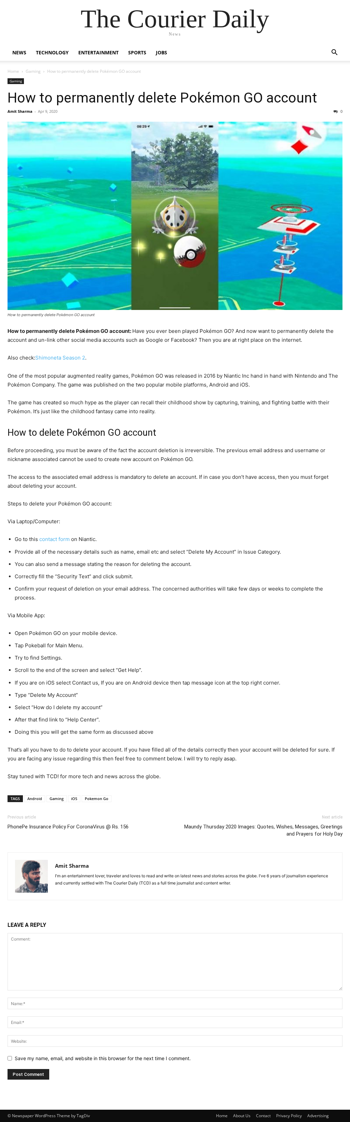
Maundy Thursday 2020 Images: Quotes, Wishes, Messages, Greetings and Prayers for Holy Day (263, 830)
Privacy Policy (289, 1116)
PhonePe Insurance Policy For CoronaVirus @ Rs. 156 (68, 827)
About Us (242, 1116)
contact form (54, 539)
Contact (263, 1116)
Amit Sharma (20, 111)
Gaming (33, 71)
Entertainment (98, 52)
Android (34, 798)
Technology (52, 52)
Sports (137, 52)
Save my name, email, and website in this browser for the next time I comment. (103, 1058)
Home (13, 71)
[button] (334, 53)
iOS (74, 798)
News (19, 52)
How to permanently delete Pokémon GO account (162, 98)
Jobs (161, 52)
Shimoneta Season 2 (60, 357)
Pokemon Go (96, 798)
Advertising (318, 1116)
